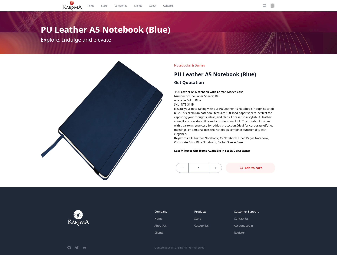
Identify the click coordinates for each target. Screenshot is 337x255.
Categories (201, 226)
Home (158, 219)
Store (197, 219)
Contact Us (241, 219)
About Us (160, 226)
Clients (158, 233)
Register (239, 233)
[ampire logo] (78, 217)
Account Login (243, 226)
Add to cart (253, 168)
